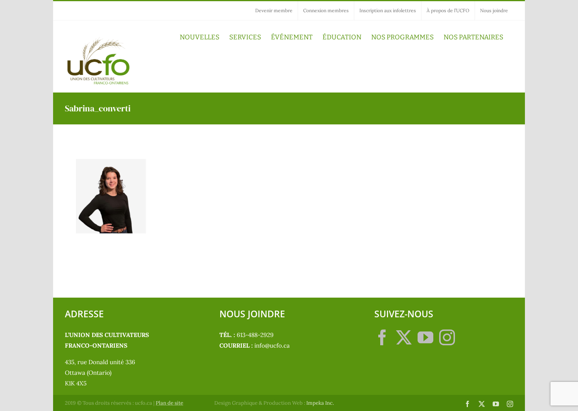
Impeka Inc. (320, 403)
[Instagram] (447, 337)
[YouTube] (425, 337)
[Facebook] (382, 337)
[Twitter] (404, 337)
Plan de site (169, 403)
